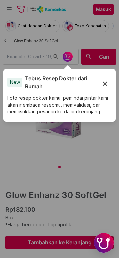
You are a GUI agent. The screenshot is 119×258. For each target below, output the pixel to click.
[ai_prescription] (67, 56)
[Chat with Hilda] (104, 243)
